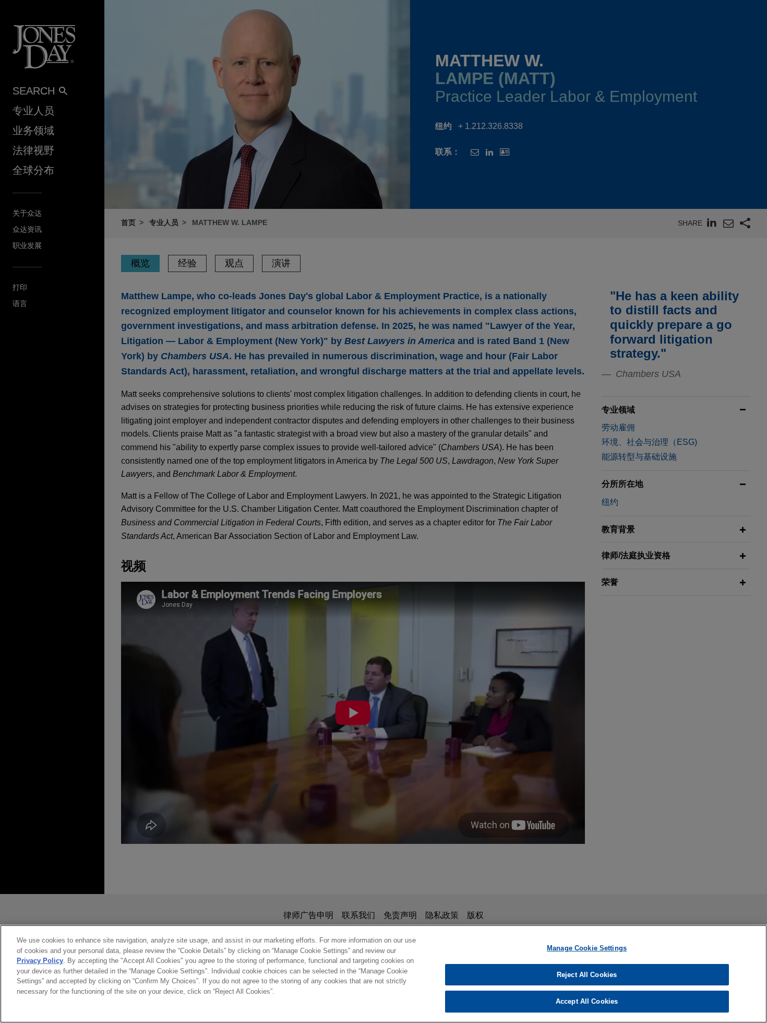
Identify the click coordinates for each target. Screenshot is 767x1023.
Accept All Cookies (587, 1001)
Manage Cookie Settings (587, 948)
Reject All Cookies (587, 975)
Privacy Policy (40, 961)
